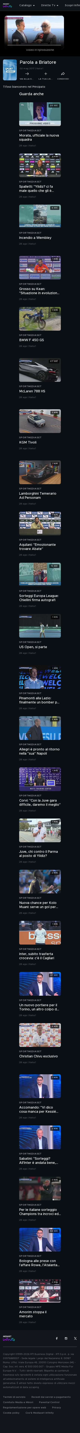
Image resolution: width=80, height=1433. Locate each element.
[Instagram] (66, 1338)
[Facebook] (56, 1338)
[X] (75, 1338)
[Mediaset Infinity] (7, 5)
